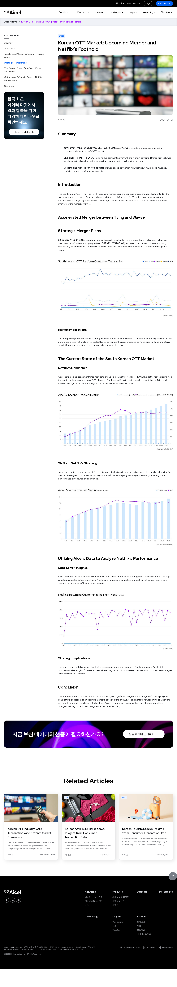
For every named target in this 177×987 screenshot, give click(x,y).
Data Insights (117, 922)
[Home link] (12, 12)
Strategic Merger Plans (15, 62)
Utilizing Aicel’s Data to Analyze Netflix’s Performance (23, 79)
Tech (114, 926)
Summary (8, 42)
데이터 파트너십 (144, 934)
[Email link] (18, 900)
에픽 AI (115, 905)
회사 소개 (141, 922)
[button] (120, 3)
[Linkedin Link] (12, 900)
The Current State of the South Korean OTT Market (23, 70)
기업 (87, 905)
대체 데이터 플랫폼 (120, 897)
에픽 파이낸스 (118, 901)
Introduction (10, 48)
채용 (139, 926)
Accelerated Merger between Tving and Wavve (24, 55)
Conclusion (9, 85)
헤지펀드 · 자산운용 (93, 897)
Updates (116, 930)
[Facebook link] (6, 900)
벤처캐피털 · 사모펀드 (94, 901)
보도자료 (141, 930)
